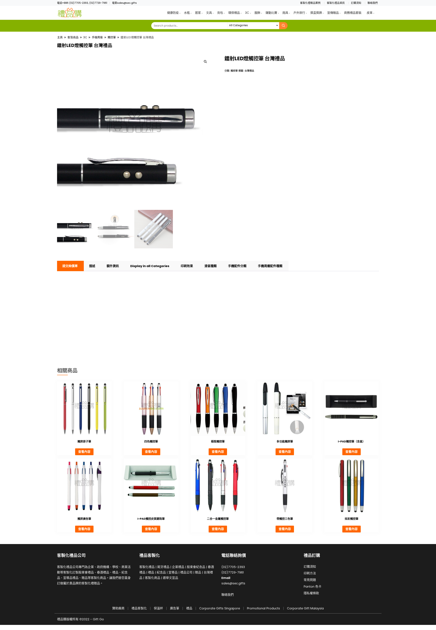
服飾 (257, 13)
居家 (198, 13)
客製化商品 (152, 578)
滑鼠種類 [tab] (210, 266)
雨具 (285, 13)
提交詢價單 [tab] (70, 266)
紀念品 (161, 572)
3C (247, 13)
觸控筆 (234, 70)
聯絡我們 (373, 3)
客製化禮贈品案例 (310, 3)
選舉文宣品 (170, 578)
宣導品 (173, 572)
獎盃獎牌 (316, 13)
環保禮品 (234, 13)
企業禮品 (178, 567)
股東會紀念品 (196, 567)
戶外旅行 (299, 13)
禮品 (151, 572)
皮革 (369, 13)
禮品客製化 (139, 608)
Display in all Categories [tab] (149, 266)
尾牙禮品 (163, 567)
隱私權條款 (311, 593)
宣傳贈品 (333, 13)
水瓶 (187, 13)
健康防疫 (173, 13)
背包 (220, 13)
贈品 (198, 572)
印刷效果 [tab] (187, 266)
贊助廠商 (118, 608)
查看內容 (84, 452)
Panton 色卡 (312, 586)
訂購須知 (356, 3)
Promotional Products (263, 608)
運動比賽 (271, 13)
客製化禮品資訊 (336, 3)
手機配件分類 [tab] (237, 266)
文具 (209, 13)
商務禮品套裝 (352, 13)
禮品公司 (186, 572)
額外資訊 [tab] (113, 266)
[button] (205, 62)
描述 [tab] (92, 266)
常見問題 (310, 580)
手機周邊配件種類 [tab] (270, 266)
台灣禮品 (249, 70)
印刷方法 (310, 573)
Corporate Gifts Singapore (219, 608)
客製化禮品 (147, 567)
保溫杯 (158, 608)
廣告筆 (174, 608)
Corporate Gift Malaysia (305, 608)
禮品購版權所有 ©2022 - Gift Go (80, 619)
